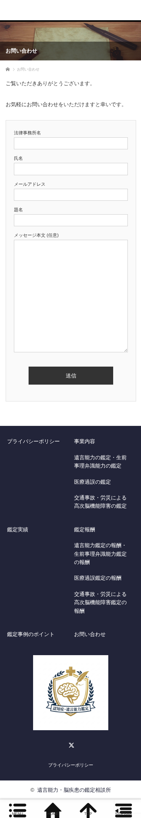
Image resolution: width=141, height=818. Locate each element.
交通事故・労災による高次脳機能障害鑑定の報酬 (100, 602)
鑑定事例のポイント (31, 634)
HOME (53, 814)
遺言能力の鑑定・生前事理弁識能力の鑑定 (100, 461)
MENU (17, 814)
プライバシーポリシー (33, 441)
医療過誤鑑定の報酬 (97, 578)
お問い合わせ (90, 634)
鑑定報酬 (84, 529)
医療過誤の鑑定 (92, 482)
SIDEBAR (123, 814)
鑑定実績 (17, 529)
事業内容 (84, 441)
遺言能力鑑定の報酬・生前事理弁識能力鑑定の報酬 (100, 553)
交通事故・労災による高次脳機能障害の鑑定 (100, 502)
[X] (70, 744)
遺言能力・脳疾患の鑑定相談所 (74, 790)
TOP (88, 814)
